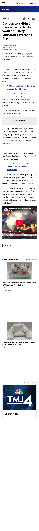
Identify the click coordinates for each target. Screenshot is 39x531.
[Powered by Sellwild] (33, 383)
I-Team (5, 18)
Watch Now (33, 3)
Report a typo (8, 245)
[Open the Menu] (3, 3)
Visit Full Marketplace (30, 259)
